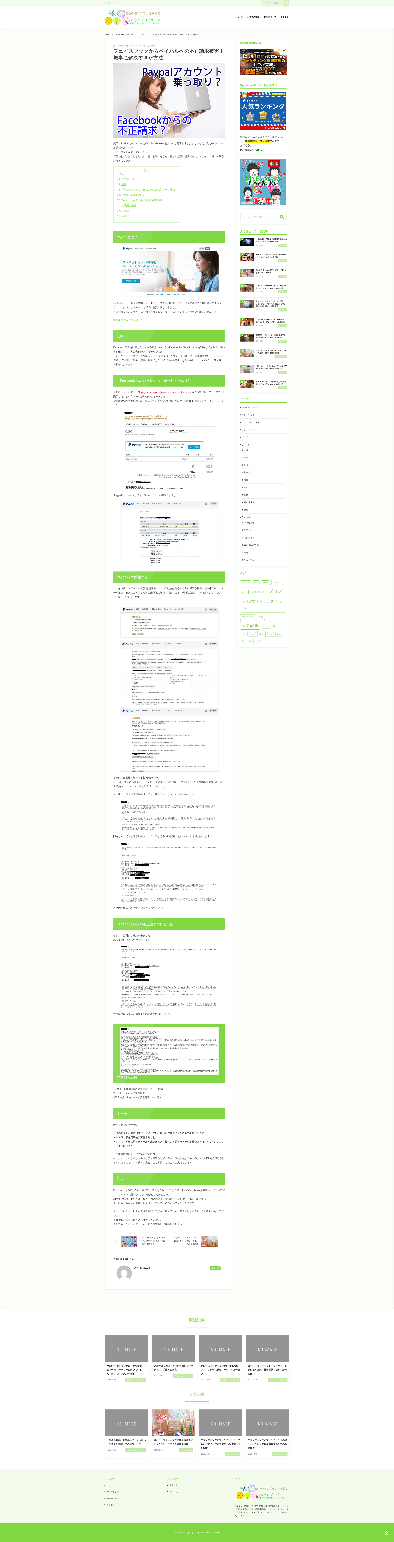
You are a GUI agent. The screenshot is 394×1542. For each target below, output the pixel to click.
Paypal (265, 583)
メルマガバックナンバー (262, 605)
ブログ (244, 437)
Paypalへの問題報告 (132, 194)
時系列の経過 (128, 205)
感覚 (261, 634)
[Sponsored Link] (263, 73)
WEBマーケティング (124, 34)
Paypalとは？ (129, 178)
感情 (252, 634)
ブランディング (248, 429)
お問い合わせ (175, 1492)
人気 (260, 616)
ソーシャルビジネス (250, 422)
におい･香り (249, 537)
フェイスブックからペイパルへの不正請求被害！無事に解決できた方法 (169, 34)
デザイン (248, 530)
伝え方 (265, 626)
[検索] (281, 217)
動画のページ (270, 17)
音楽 (246, 552)
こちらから (256, 149)
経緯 (123, 184)
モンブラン (246, 444)
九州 (246, 465)
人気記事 (250, 625)
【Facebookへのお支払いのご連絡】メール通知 (148, 189)
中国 (246, 450)
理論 (270, 634)
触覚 (258, 641)
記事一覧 (215, 1268)
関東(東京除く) (250, 502)
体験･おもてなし (251, 545)
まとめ (125, 210)
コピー (244, 592)
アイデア (277, 582)
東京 (246, 487)
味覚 (275, 626)
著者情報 (285, 17)
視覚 (250, 641)
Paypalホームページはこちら (129, 319)
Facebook (245, 583)
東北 (246, 495)
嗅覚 (244, 634)
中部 (246, 457)
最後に (125, 216)
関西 (246, 510)
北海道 (247, 472)
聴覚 (279, 634)
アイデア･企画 (248, 415)
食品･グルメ (249, 560)
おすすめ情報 (253, 17)
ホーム (240, 17)
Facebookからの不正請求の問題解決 (142, 200)
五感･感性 (246, 517)
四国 (246, 480)
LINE (256, 583)
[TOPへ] (386, 1533)
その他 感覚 (249, 522)
